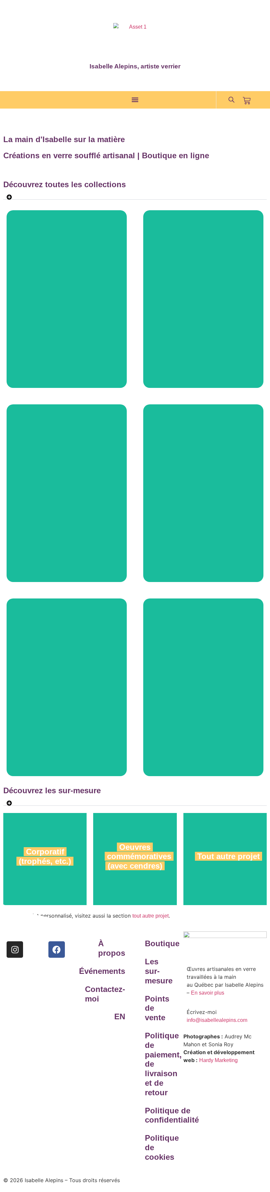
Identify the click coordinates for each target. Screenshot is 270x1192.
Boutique (159, 943)
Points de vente (157, 1008)
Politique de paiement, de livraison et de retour (159, 1064)
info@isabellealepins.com (217, 1020)
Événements (110, 971)
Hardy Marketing (218, 1060)
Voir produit (66, 313)
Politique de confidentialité (159, 1115)
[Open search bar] (231, 100)
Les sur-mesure (159, 971)
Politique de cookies (159, 1147)
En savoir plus (207, 993)
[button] (135, 99)
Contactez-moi (110, 994)
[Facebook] (56, 949)
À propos (111, 948)
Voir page (224, 899)
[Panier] (246, 101)
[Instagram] (15, 949)
